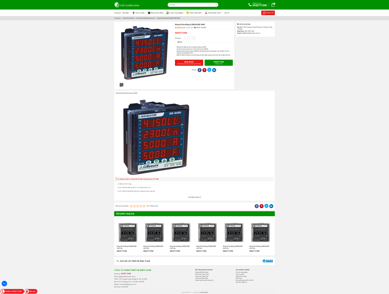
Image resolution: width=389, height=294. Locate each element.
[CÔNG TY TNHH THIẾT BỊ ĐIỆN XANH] (126, 5)
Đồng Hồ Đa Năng (241, 276)
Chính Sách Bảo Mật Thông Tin (204, 280)
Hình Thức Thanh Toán (202, 274)
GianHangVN (204, 292)
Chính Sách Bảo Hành (201, 278)
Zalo (4, 283)
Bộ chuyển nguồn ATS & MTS (244, 280)
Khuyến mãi (270, 13)
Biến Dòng (239, 278)
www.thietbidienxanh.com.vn (127, 284)
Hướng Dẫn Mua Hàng (201, 272)
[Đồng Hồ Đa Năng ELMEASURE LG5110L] (128, 231)
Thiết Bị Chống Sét (241, 282)
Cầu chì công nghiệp (241, 272)
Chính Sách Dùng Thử (201, 276)
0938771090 (260, 5)
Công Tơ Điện (240, 274)
